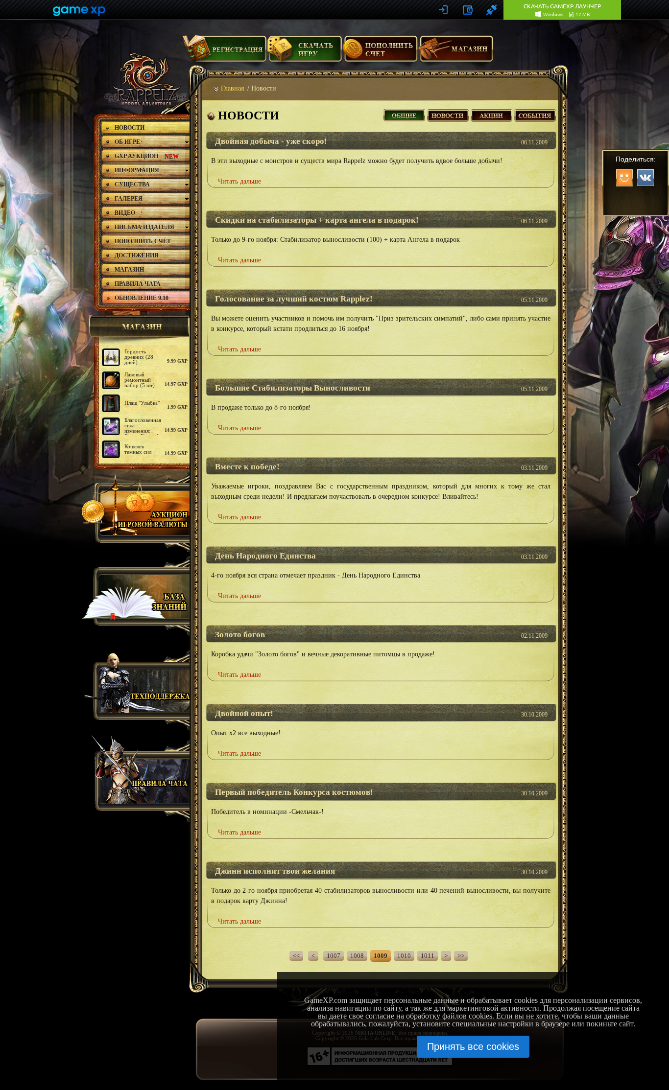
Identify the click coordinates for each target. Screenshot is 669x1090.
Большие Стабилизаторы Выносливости (292, 388)
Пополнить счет (380, 52)
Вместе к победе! (247, 466)
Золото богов (240, 634)
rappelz (145, 79)
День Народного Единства (265, 555)
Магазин (456, 52)
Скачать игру (304, 52)
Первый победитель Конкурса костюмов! (294, 792)
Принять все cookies (473, 1046)
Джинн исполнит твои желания (275, 871)
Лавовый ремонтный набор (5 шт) (139, 379)
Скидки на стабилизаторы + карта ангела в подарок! (317, 220)
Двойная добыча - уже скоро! (271, 141)
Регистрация (224, 52)
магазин (138, 326)
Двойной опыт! (244, 713)
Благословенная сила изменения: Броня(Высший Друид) (142, 430)
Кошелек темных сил (137, 449)
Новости (448, 114)
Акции (491, 114)
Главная (232, 88)
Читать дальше (239, 181)
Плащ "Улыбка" (142, 403)
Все (404, 114)
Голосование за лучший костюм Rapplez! (294, 298)
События (535, 114)
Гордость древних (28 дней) (138, 356)
